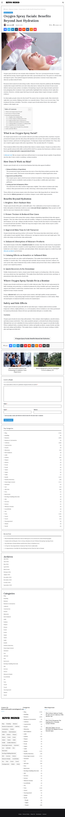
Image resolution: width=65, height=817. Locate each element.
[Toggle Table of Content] (29, 109)
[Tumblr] (16, 29)
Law (6, 487)
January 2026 (7, 574)
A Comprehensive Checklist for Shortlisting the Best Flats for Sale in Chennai (24, 548)
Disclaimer (38, 814)
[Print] (47, 345)
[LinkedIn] (12, 29)
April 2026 (6, 566)
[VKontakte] (27, 29)
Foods (6, 464)
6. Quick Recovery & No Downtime (16, 125)
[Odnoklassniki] (31, 29)
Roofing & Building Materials (12, 496)
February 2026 (7, 572)
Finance (6, 460)
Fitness (6, 462)
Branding (7, 435)
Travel (6, 516)
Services (7, 501)
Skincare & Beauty (13, 9)
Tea (5, 511)
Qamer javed (9, 25)
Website (36, 409)
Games (6, 469)
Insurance (7, 484)
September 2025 (8, 585)
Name (5, 403)
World (6, 526)
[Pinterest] (20, 29)
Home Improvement (10, 482)
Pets (6, 491)
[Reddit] (23, 29)
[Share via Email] (44, 345)
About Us (33, 814)
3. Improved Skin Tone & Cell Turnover (17, 120)
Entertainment (8, 452)
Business (7, 437)
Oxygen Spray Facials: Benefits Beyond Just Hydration (33, 338)
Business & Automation (11, 440)
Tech (6, 514)
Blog (6, 433)
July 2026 (6, 559)
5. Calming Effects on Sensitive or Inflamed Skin (19, 123)
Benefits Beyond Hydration (13, 115)
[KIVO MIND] (12, 2)
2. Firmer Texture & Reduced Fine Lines (17, 118)
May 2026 (6, 564)
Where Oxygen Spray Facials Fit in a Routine (17, 127)
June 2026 (6, 561)
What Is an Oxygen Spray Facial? (14, 111)
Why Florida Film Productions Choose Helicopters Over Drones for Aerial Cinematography (28, 538)
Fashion (7, 457)
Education (7, 450)
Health (6, 477)
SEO (6, 499)
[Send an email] (13, 25)
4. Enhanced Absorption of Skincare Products (18, 121)
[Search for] (63, 3)
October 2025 (7, 582)
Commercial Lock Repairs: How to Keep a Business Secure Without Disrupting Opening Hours (29, 541)
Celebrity (7, 442)
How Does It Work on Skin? (13, 113)
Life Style (7, 489)
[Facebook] (5, 29)
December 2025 (7, 577)
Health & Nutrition (9, 479)
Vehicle (6, 523)
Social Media (8, 509)
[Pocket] (35, 29)
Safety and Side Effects (11, 128)
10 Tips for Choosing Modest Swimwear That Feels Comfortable (21, 545)
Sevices (6, 504)
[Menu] (2, 3)
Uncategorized (8, 521)
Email (5, 409)
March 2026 (7, 569)
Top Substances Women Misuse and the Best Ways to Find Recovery (22, 543)
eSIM (6, 455)
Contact (44, 814)
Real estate (7, 494)
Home (6, 9)
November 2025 (8, 580)
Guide (6, 474)
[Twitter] (9, 29)
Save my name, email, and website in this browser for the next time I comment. (24, 415)
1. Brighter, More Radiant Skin (15, 117)
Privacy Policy (26, 814)
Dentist (6, 447)
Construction (8, 445)
